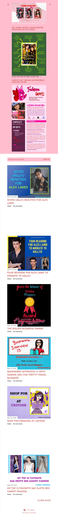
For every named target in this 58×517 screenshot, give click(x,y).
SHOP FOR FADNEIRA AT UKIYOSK (26, 420)
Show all (46, 159)
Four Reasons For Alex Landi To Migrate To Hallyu (27, 274)
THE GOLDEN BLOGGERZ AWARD (25, 328)
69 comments (17, 331)
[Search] (50, 4)
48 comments (17, 279)
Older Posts (44, 501)
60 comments (17, 424)
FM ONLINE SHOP (34, 23)
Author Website (22, 23)
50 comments (17, 381)
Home (14, 23)
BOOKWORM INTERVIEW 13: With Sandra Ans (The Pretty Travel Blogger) (26, 374)
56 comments (17, 206)
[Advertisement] (29, 221)
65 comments (17, 494)
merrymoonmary (33, 512)
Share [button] (9, 206)
